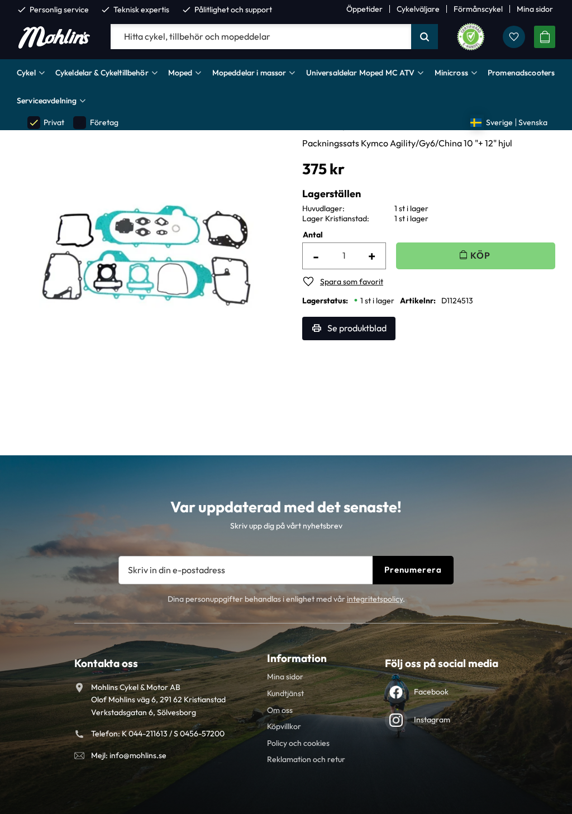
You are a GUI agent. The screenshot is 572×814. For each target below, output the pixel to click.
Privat (46, 122)
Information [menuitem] (297, 658)
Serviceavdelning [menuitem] (47, 101)
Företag (96, 122)
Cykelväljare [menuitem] (418, 9)
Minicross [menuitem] (451, 73)
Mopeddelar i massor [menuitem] (249, 73)
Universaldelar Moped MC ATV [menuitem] (360, 73)
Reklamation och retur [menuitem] (306, 759)
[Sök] (424, 37)
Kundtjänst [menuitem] (285, 693)
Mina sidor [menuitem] (535, 9)
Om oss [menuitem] (280, 710)
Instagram (432, 720)
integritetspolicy (375, 599)
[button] (514, 37)
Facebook (431, 692)
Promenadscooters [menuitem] (521, 73)
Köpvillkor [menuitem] (284, 726)
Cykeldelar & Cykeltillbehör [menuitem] (102, 73)
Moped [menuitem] (180, 73)
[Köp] (475, 255)
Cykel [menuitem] (26, 73)
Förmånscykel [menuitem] (478, 9)
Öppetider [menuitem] (364, 9)
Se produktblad (357, 328)
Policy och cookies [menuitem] (298, 743)
